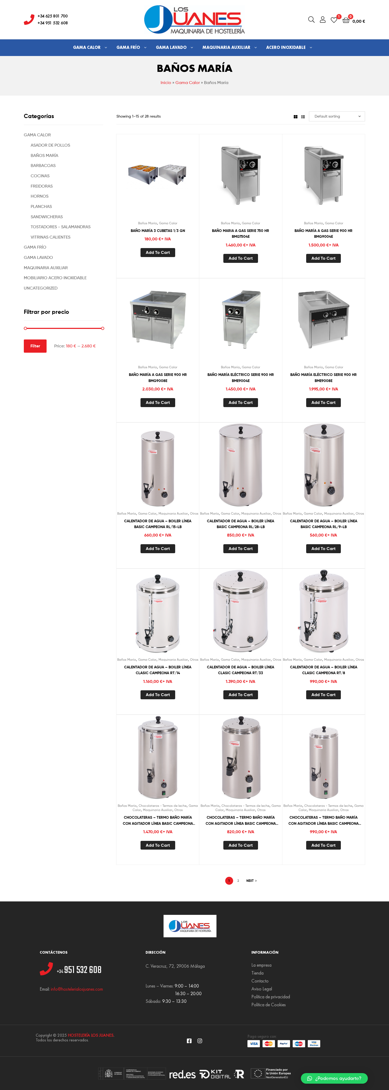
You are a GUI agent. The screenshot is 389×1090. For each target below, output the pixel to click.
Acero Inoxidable (286, 47)
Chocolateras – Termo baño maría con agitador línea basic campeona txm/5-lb (241, 820)
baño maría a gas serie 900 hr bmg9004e (323, 233)
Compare (157, 179)
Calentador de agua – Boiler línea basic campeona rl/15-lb (157, 524)
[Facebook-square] (189, 1041)
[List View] (303, 116)
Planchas (41, 206)
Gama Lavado (171, 47)
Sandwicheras (47, 216)
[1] (334, 20)
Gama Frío (128, 47)
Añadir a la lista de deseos (144, 179)
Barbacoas (43, 165)
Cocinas (40, 175)
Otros (194, 513)
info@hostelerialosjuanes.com (77, 989)
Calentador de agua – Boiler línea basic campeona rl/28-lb (240, 524)
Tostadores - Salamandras (61, 226)
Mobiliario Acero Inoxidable (55, 277)
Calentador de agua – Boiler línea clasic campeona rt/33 (240, 670)
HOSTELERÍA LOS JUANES (91, 1035)
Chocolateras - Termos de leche (163, 806)
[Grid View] (295, 116)
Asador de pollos (50, 145)
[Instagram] (199, 1041)
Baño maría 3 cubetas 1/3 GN (158, 230)
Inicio (166, 82)
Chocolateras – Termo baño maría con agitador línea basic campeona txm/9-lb (323, 820)
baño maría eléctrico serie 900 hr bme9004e (240, 377)
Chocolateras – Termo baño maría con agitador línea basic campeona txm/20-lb (158, 820)
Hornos (39, 196)
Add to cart (158, 252)
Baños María (147, 223)
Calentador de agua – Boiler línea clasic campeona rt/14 (157, 670)
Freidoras (42, 186)
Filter (35, 345)
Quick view (170, 179)
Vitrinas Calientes (50, 237)
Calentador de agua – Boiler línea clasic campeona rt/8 (323, 670)
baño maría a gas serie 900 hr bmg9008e (158, 377)
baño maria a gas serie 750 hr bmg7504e (240, 233)
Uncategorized (40, 288)
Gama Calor (87, 47)
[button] (334, 1078)
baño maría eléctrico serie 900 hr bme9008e (323, 377)
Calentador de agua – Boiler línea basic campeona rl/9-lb (323, 524)
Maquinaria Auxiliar (226, 47)
